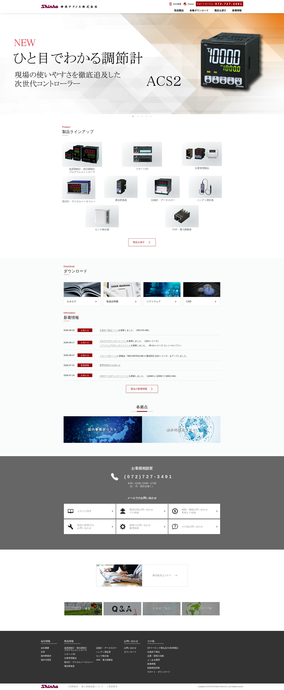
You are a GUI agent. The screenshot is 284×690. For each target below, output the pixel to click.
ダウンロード (130, 652)
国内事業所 (46, 656)
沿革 (43, 652)
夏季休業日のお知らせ (110, 365)
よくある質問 (153, 660)
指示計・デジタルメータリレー (78, 662)
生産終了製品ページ (109, 330)
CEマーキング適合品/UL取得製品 (162, 648)
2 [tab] (137, 116)
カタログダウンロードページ (113, 341)
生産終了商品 (153, 652)
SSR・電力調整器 (104, 660)
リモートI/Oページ (108, 356)
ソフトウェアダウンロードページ (115, 345)
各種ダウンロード (199, 10)
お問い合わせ (130, 648)
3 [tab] (142, 116)
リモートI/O (69, 654)
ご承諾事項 (111, 686)
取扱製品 (179, 10)
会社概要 (45, 648)
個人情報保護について (92, 686)
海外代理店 (46, 660)
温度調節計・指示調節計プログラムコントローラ (75, 649)
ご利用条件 (72, 686)
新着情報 (237, 10)
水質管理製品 (70, 658)
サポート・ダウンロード (158, 672)
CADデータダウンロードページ (114, 376)
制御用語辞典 (153, 668)
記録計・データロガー (106, 648)
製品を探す (220, 10)
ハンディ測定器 (103, 652)
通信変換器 (69, 666)
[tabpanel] (142, 35)
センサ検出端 (102, 656)
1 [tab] (133, 116)
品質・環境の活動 (155, 656)
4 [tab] (146, 116)
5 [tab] (150, 116)
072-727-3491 (228, 3)
